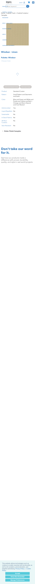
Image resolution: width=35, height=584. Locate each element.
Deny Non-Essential (17, 577)
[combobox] (16, 6)
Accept (17, 573)
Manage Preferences (17, 580)
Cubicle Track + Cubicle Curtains (17, 13)
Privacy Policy (19, 568)
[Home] (9, 2)
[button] (22, 2)
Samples (4, 15)
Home (3, 13)
